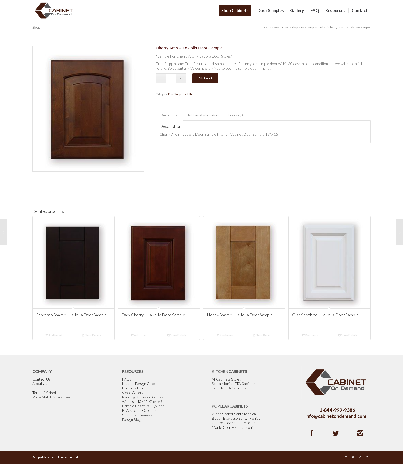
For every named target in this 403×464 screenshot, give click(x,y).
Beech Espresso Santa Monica (236, 418)
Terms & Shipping (45, 392)
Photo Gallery (133, 388)
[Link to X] (353, 456)
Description (169, 115)
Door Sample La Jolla (180, 94)
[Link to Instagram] (360, 456)
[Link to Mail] (367, 456)
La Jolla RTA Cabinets (229, 388)
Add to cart (205, 78)
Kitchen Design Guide (139, 383)
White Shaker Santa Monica (234, 414)
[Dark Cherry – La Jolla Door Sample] (3, 232)
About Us (39, 383)
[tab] (169, 115)
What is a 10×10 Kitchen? (142, 401)
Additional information (203, 115)
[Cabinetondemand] (53, 10)
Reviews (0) (235, 115)
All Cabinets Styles (226, 379)
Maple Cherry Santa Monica (234, 427)
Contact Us (41, 379)
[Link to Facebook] (346, 456)
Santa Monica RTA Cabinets (234, 383)
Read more (226, 334)
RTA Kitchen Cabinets (139, 410)
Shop (36, 27)
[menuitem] (236, 10)
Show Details (92, 334)
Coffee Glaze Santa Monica (233, 422)
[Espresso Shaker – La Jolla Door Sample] (399, 232)
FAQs (126, 379)
